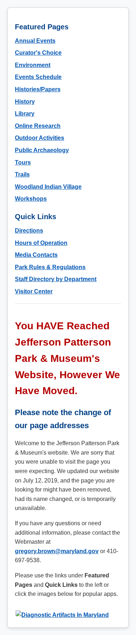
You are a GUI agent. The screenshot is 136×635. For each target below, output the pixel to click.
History (25, 102)
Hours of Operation (41, 243)
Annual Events (35, 41)
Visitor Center (34, 291)
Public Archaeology (42, 150)
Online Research (38, 126)
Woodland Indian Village (48, 187)
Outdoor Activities (39, 138)
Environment (32, 65)
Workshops (31, 199)
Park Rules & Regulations (50, 267)
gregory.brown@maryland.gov (57, 551)
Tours (23, 162)
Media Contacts (36, 255)
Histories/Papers (38, 89)
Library (24, 113)
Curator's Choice (38, 53)
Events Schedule (38, 77)
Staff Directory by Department (55, 279)
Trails (22, 174)
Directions (29, 230)
